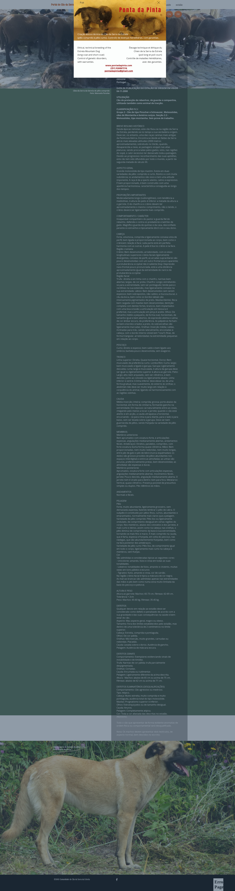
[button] (158, 2)
